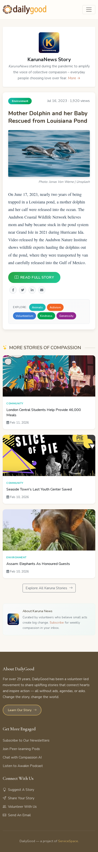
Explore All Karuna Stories (47, 588)
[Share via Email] (41, 289)
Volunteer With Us (22, 806)
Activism (55, 307)
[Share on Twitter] (22, 289)
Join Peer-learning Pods (21, 749)
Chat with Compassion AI (22, 757)
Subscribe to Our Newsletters (26, 740)
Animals (37, 307)
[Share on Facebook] (13, 289)
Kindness (46, 316)
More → (74, 78)
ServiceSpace (68, 841)
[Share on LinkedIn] (32, 289)
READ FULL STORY (37, 277)
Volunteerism (24, 316)
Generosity (66, 316)
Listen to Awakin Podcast (23, 766)
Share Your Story (21, 798)
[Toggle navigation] (89, 9)
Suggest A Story (21, 789)
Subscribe (57, 622)
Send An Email (19, 815)
